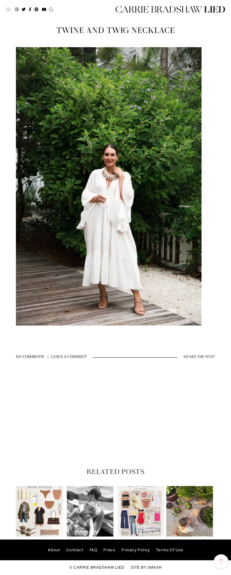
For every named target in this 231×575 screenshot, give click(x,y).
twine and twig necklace (115, 31)
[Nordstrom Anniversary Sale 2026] (39, 535)
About (54, 549)
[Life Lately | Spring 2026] (189, 535)
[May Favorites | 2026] (141, 535)
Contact (74, 549)
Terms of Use (169, 549)
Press (109, 549)
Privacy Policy (135, 549)
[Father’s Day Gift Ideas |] (90, 535)
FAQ (93, 549)
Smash (154, 567)
